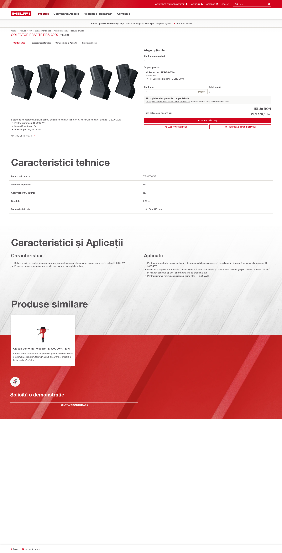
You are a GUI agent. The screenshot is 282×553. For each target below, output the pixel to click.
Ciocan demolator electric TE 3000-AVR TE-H (41, 348)
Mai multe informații (21, 136)
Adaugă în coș (209, 120)
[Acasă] (21, 13)
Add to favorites (177, 127)
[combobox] (252, 4)
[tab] (19, 43)
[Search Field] (269, 4)
